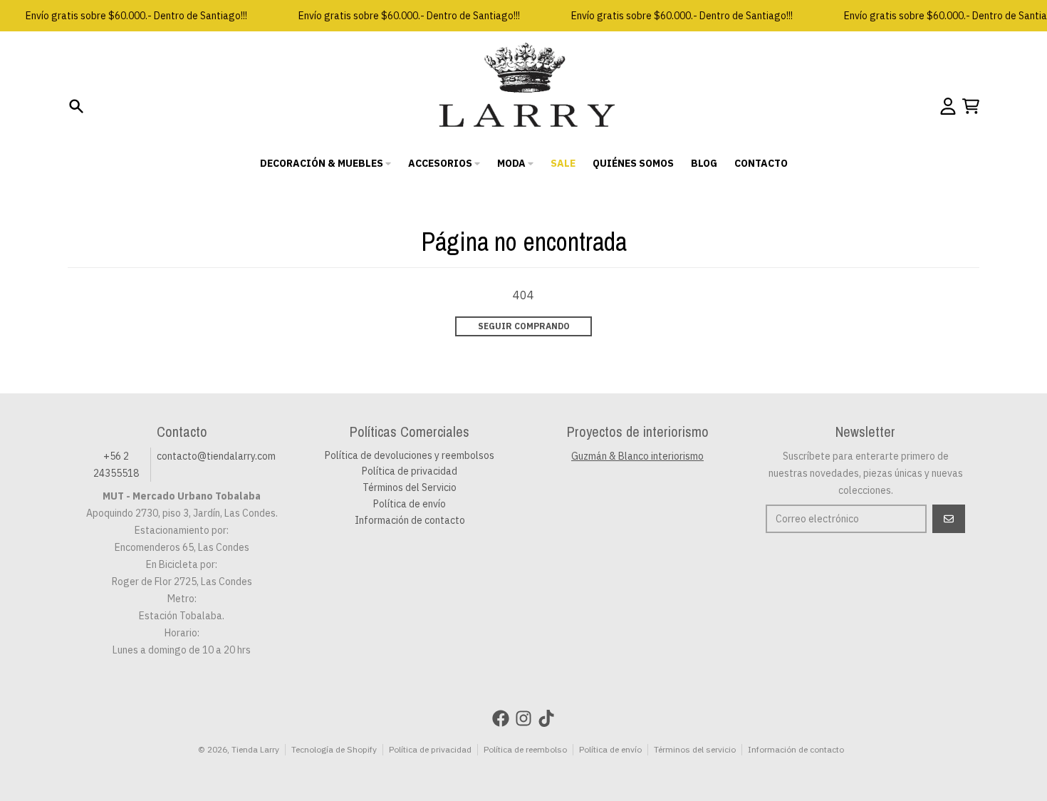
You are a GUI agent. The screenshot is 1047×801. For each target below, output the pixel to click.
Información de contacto (796, 749)
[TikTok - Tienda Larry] (546, 718)
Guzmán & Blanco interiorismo (637, 456)
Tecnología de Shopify (334, 749)
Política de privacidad (430, 749)
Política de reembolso (525, 749)
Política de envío (610, 749)
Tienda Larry (255, 749)
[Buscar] (76, 106)
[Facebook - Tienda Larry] (500, 718)
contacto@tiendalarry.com (216, 456)
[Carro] (970, 106)
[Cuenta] (948, 106)
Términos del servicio (695, 749)
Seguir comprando (524, 326)
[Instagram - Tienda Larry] (523, 718)
